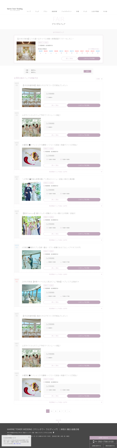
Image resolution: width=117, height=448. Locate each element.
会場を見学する (96, 445)
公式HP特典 (95, 11)
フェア (37, 11)
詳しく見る (69, 58)
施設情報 (54, 11)
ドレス (85, 11)
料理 (77, 11)
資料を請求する (110, 445)
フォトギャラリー (66, 11)
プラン (45, 11)
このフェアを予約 (89, 58)
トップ (29, 11)
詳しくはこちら (17, 443)
